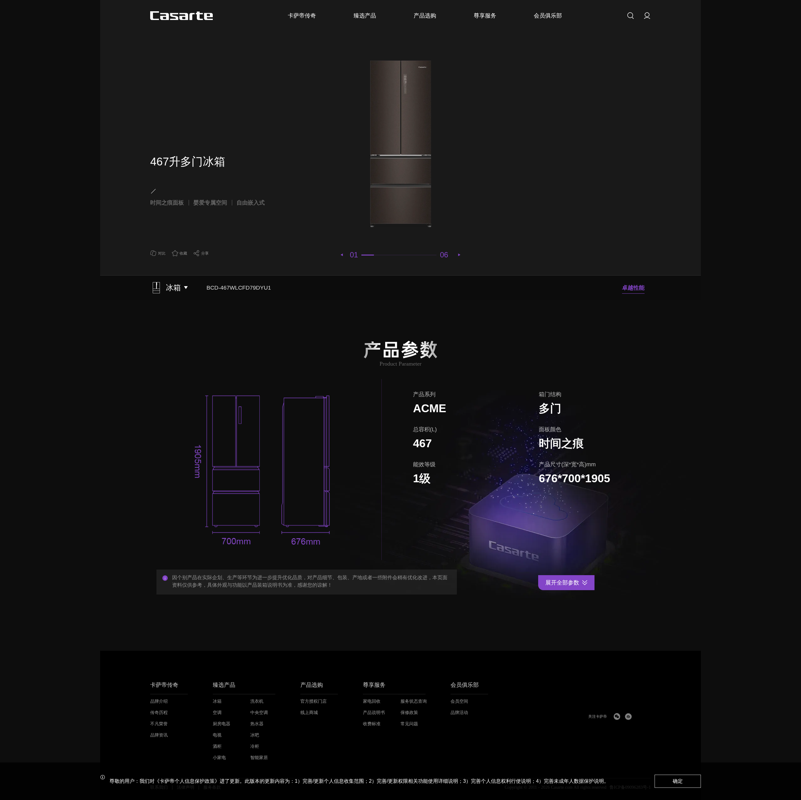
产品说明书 (374, 712)
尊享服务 (374, 685)
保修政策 (409, 712)
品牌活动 (459, 712)
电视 (217, 735)
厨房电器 (221, 724)
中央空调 (259, 712)
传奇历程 (159, 712)
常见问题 (409, 724)
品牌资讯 (159, 735)
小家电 (219, 757)
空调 (217, 712)
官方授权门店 (313, 701)
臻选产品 (224, 685)
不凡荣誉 (159, 724)
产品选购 (311, 685)
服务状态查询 (413, 701)
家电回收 (371, 701)
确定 (678, 781)
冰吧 (254, 735)
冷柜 (254, 746)
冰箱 (217, 701)
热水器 (256, 724)
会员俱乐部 (465, 685)
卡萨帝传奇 (164, 685)
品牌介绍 (159, 701)
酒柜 (217, 746)
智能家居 (259, 757)
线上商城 (309, 712)
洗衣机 (256, 701)
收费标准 (371, 724)
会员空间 (459, 701)
